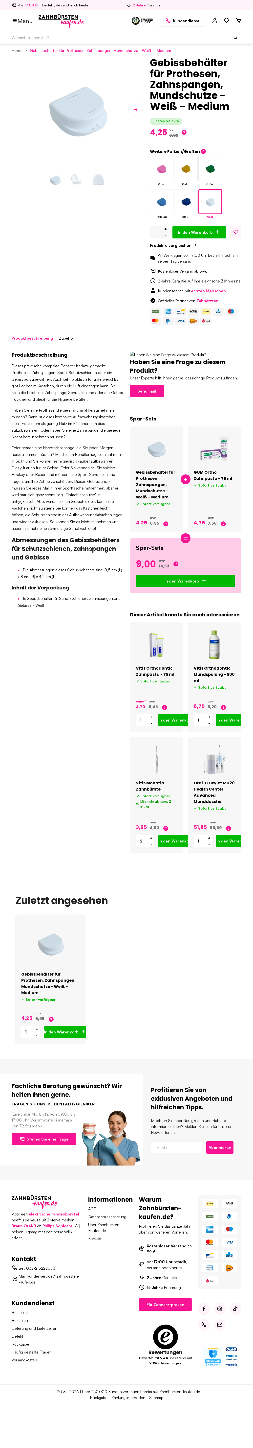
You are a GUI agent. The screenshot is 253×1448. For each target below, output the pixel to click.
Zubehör (66, 338)
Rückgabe (20, 1344)
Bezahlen (20, 1320)
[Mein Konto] (215, 21)
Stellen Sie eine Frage (48, 1139)
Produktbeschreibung (32, 338)
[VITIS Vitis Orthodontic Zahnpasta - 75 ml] (156, 644)
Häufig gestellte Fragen (32, 1352)
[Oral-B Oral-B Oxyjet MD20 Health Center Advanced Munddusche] (214, 759)
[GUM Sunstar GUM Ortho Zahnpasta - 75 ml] (214, 449)
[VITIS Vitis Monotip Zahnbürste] (156, 759)
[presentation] (18, 110)
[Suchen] (235, 38)
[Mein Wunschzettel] (227, 21)
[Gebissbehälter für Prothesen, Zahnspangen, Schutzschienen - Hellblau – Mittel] (161, 201)
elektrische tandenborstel (54, 1214)
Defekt (17, 1336)
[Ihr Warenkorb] (238, 21)
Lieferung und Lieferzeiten (34, 1328)
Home (17, 50)
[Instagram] (220, 1309)
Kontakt (94, 1238)
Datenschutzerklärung (107, 1216)
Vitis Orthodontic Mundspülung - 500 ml (214, 674)
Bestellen (20, 1312)
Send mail (147, 391)
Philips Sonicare (57, 1225)
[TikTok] (235, 1309)
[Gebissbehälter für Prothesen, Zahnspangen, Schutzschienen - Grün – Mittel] (210, 169)
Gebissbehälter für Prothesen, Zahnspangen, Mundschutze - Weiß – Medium (100, 50)
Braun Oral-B (24, 1225)
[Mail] (220, 1325)
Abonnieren (220, 1147)
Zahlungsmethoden (128, 1397)
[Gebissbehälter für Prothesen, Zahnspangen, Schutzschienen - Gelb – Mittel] (186, 169)
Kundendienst (186, 20)
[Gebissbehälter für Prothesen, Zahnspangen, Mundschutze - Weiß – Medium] (210, 201)
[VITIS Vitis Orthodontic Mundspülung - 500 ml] (214, 644)
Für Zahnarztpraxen (165, 1304)
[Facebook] (204, 1309)
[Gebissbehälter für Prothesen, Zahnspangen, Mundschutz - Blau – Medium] (186, 201)
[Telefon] (204, 1325)
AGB (92, 1208)
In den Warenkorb (195, 232)
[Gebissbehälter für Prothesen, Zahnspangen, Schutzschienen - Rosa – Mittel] (161, 169)
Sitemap (156, 1397)
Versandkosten (24, 1359)
